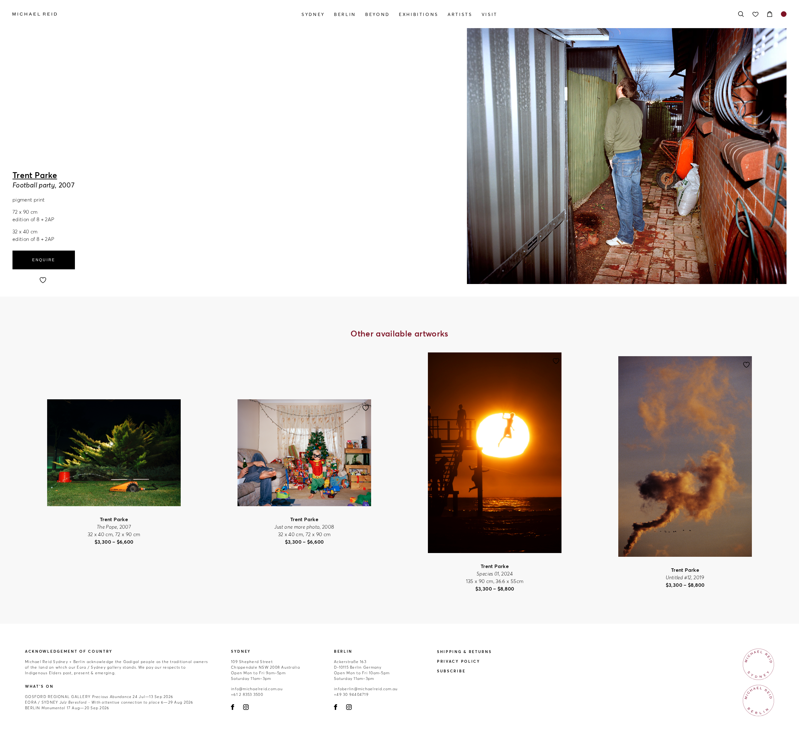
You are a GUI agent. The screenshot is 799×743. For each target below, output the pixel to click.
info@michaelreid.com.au (257, 688)
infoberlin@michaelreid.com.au (366, 688)
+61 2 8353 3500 (247, 694)
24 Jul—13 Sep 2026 (99, 696)
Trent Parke (34, 175)
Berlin (345, 14)
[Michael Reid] (128, 14)
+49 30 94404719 (351, 694)
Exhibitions (419, 14)
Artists (460, 14)
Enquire (43, 260)
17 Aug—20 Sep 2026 (67, 708)
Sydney (313, 14)
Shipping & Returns (464, 651)
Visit (490, 14)
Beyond (377, 14)
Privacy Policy (458, 661)
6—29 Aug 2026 (109, 702)
